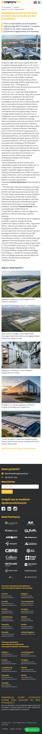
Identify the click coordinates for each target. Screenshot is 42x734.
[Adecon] (11, 537)
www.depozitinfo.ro (7, 677)
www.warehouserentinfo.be (9, 656)
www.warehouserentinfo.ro (9, 679)
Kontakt (5, 729)
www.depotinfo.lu (6, 669)
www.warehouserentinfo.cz (28, 656)
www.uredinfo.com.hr (8, 603)
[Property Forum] (11, 570)
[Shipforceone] (30, 537)
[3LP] (30, 523)
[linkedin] (10, 508)
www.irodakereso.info (27, 611)
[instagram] (15, 508)
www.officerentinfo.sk (8, 636)
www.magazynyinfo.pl (27, 669)
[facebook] (4, 508)
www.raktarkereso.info (27, 662)
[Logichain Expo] (30, 577)
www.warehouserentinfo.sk (9, 687)
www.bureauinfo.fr (7, 611)
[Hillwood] (11, 522)
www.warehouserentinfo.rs (28, 679)
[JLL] (30, 550)
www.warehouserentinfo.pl (28, 671)
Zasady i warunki (16, 729)
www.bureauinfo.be (26, 596)
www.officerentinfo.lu (8, 620)
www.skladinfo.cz (26, 654)
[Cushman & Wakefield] (30, 543)
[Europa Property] (30, 570)
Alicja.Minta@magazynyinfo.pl (16, 473)
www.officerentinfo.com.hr (9, 605)
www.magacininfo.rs (27, 677)
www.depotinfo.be (7, 654)
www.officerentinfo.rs (27, 628)
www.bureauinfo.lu (7, 619)
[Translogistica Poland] (30, 564)
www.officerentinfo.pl (27, 620)
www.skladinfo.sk (6, 685)
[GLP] (30, 530)
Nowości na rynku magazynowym (13, 9)
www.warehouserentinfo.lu (9, 671)
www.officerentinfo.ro (8, 628)
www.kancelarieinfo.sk (8, 634)
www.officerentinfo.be (27, 597)
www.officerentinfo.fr (7, 613)
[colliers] (11, 557)
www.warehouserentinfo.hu (29, 663)
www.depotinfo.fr (6, 662)
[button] (38, 2)
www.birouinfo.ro (6, 626)
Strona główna (6, 7)
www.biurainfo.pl (25, 619)
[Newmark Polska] (11, 564)
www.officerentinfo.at (8, 597)
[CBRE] (11, 551)
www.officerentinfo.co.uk (28, 634)
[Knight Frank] (30, 557)
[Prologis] (11, 530)
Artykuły (16, 7)
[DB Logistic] (11, 543)
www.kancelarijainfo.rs (27, 626)
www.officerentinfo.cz (27, 605)
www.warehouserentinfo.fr (9, 663)
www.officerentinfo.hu (27, 613)
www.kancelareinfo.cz (27, 603)
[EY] (11, 577)
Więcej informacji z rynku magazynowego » (19, 448)
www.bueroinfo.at (7, 596)
